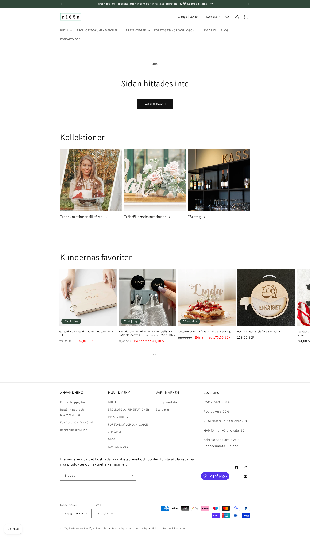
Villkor (155, 528)
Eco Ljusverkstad (167, 402)
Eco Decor (162, 409)
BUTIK (112, 402)
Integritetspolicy (138, 528)
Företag (194, 216)
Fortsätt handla (155, 104)
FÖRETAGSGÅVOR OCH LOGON (128, 424)
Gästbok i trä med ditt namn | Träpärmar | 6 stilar (86, 333)
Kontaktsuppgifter (72, 402)
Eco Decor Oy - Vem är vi (76, 422)
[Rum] (131, 476)
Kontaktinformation (174, 528)
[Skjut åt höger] (164, 355)
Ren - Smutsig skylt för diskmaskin (258, 331)
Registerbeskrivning (73, 430)
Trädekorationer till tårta (81, 216)
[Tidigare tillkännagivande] (61, 4)
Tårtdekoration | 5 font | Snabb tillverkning (204, 331)
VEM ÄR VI (114, 432)
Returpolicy (118, 528)
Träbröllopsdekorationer (145, 216)
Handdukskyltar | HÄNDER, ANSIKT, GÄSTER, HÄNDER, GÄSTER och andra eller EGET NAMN (147, 333)
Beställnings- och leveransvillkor (72, 412)
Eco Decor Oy (76, 528)
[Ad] (248, 4)
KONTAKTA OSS (118, 446)
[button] (66, 30)
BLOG (111, 439)
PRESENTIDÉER (118, 417)
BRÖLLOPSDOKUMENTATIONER (128, 409)
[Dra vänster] (145, 355)
